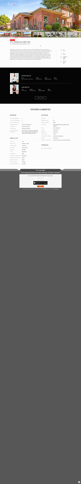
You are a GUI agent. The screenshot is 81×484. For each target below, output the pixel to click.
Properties (38, 3)
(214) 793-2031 (32, 90)
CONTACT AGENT (40, 97)
